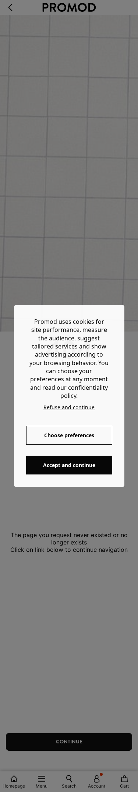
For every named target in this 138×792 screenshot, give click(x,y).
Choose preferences (69, 435)
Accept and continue (69, 465)
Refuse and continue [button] (69, 407)
